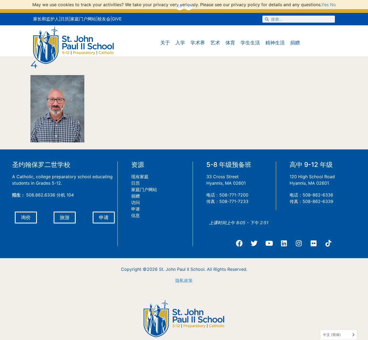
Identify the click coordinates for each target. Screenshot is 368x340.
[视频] (269, 243)
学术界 (197, 42)
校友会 (104, 19)
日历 (64, 19)
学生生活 (250, 42)
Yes (325, 4)
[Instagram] (298, 243)
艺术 (215, 42)
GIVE (117, 19)
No (333, 4)
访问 (135, 202)
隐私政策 (184, 280)
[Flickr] (313, 243)
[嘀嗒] (328, 243)
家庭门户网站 (83, 19)
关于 (165, 42)
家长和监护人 (46, 19)
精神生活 (275, 42)
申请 (135, 209)
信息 (135, 215)
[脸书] (239, 243)
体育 (230, 42)
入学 (180, 42)
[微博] (254, 243)
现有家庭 (139, 176)
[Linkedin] (284, 243)
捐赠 (295, 42)
